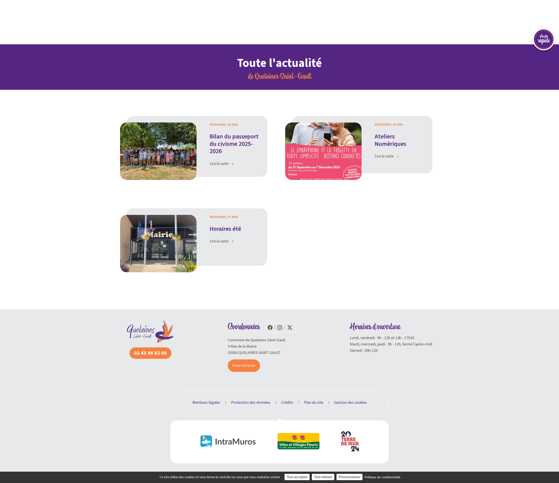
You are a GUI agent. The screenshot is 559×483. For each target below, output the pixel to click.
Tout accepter (297, 477)
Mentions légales (206, 402)
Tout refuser (323, 477)
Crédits (287, 402)
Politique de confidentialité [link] (382, 477)
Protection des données (250, 402)
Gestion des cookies (350, 402)
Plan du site (313, 402)
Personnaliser (349, 477)
